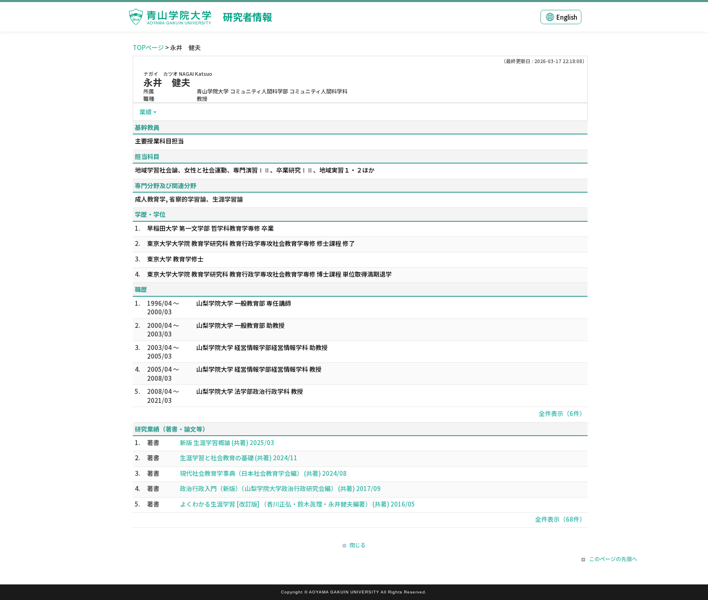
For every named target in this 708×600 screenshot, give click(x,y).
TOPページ (148, 47)
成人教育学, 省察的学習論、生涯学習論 (189, 199)
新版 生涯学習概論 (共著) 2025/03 (227, 442)
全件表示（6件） (562, 413)
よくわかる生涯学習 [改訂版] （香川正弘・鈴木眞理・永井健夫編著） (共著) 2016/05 (297, 504)
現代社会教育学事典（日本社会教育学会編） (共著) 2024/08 (263, 473)
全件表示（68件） (560, 519)
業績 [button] (145, 111)
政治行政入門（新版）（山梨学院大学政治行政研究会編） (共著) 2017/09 (280, 488)
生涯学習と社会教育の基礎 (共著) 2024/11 (238, 457)
